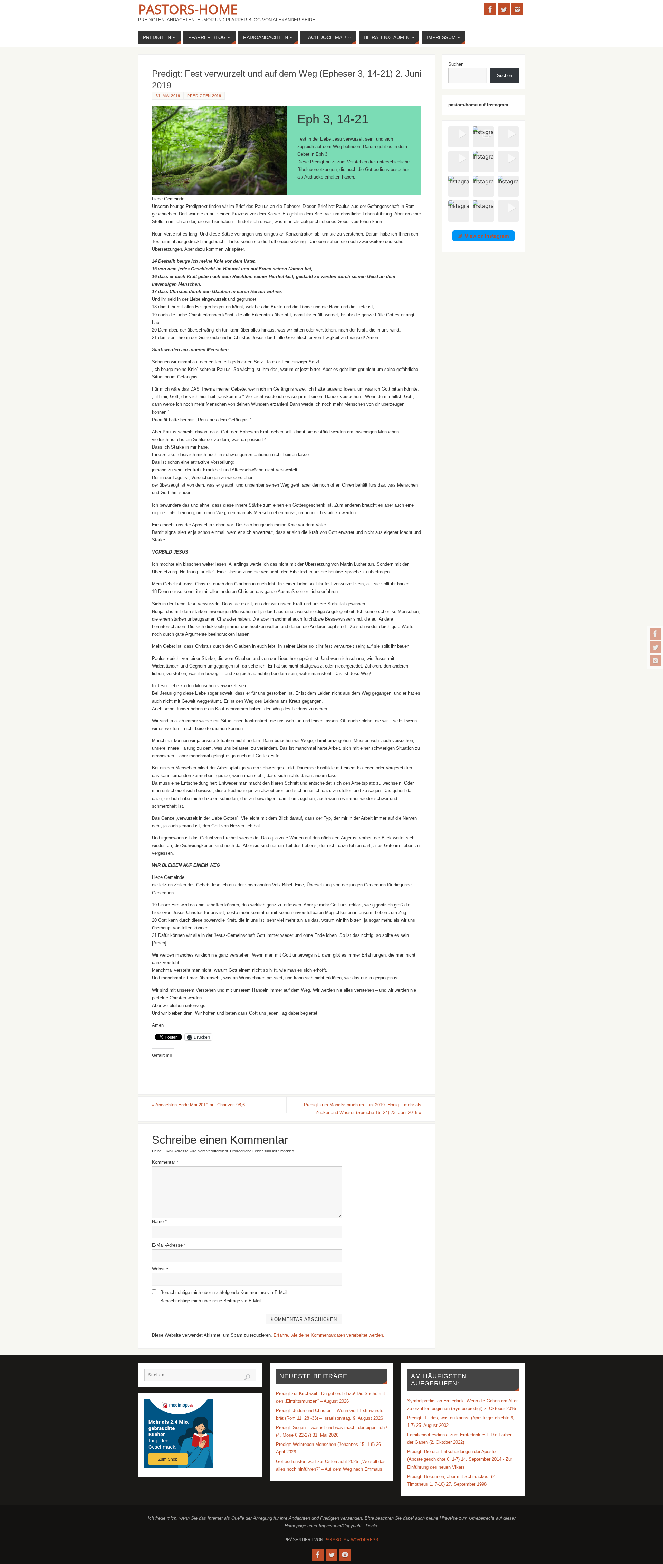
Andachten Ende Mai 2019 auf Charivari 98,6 (198, 1104)
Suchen (455, 64)
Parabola (335, 1539)
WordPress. (365, 1539)
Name (159, 1221)
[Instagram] (655, 660)
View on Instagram (487, 236)
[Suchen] (247, 1377)
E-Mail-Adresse (169, 1245)
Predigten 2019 (204, 96)
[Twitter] (655, 647)
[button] (458, 136)
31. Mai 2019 (168, 96)
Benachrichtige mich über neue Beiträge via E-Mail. (211, 1300)
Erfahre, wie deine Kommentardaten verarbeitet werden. (328, 1335)
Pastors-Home (188, 9)
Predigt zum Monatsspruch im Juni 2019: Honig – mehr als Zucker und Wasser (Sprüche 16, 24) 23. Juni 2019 (362, 1108)
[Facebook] (655, 634)
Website (160, 1269)
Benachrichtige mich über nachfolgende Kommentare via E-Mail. (224, 1292)
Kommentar (165, 1162)
